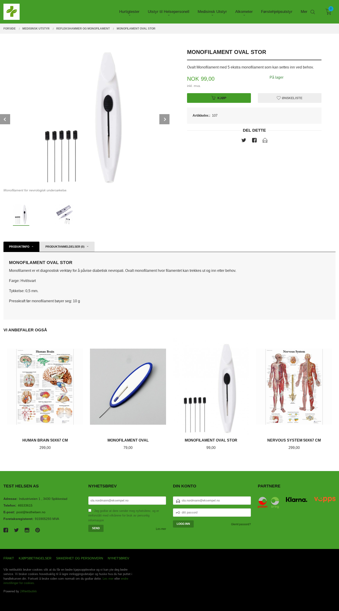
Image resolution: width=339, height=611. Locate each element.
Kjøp (221, 98)
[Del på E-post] (265, 141)
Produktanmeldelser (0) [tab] (64, 246)
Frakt (8, 558)
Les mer (161, 529)
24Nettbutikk (28, 591)
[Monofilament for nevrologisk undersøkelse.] (84, 115)
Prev (5, 119)
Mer (304, 11)
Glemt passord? (241, 524)
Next (164, 119)
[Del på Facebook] (254, 141)
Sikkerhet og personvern (79, 558)
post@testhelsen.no (30, 512)
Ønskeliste (291, 98)
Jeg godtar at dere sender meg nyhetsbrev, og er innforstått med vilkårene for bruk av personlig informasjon (123, 515)
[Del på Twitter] (244, 141)
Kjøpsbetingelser (35, 558)
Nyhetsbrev (118, 558)
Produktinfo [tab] (19, 246)
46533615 (25, 505)
